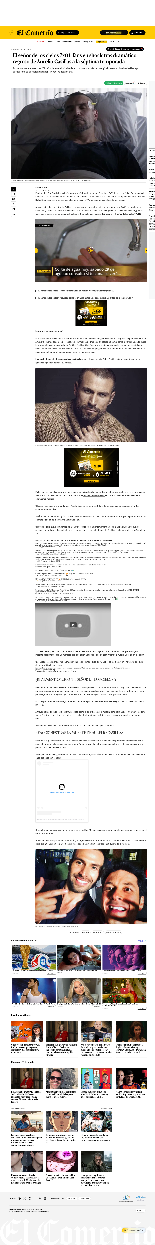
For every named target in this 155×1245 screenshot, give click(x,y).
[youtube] (35, 1198)
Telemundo (85, 932)
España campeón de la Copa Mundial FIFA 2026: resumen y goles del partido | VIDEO (94, 1094)
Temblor (77, 42)
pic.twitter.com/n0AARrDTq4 (45, 669)
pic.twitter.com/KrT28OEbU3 (123, 584)
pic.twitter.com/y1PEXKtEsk (76, 579)
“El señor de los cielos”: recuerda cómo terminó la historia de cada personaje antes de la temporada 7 (85, 298)
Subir (139, 1211)
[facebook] (19, 1198)
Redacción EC (42, 188)
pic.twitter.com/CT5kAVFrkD (96, 545)
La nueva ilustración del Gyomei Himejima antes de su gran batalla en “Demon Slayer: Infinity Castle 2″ (61, 1139)
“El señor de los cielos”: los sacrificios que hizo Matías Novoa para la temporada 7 (76, 290)
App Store (71, 1198)
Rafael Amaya (97, 932)
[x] (24, 1198)
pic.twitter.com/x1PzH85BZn (119, 552)
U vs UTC (112, 42)
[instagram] (29, 1198)
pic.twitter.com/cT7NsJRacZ (97, 564)
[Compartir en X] (13, 204)
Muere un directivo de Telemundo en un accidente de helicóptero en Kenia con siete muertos (61, 1094)
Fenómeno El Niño (53, 42)
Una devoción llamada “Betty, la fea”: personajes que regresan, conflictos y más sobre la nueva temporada (25, 1048)
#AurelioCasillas (78, 557)
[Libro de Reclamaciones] (141, 1198)
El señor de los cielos (113, 932)
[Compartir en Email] (13, 209)
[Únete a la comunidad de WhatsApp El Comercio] (113, 83)
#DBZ (130, 590)
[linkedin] (40, 1198)
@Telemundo (40, 591)
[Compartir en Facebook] (13, 199)
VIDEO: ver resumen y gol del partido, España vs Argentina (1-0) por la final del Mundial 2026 (130, 1094)
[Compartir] (13, 189)
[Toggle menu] (11, 32)
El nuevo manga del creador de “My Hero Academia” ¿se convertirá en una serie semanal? (95, 1137)
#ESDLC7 (74, 559)
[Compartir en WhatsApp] (13, 194)
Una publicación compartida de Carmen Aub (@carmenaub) (57, 819)
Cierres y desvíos (88, 42)
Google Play (85, 1198)
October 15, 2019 (55, 546)
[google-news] (45, 1198)
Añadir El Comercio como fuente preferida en (125, 49)
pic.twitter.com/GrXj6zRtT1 (54, 591)
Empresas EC (102, 42)
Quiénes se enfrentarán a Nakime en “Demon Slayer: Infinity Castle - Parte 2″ (61, 1178)
